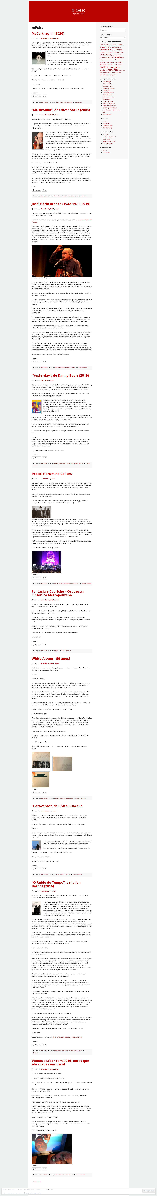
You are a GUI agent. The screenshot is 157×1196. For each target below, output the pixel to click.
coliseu (56, 583)
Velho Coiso (106, 152)
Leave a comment (81, 196)
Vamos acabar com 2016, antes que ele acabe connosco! (60, 1062)
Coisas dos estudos (108, 88)
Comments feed (107, 125)
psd (119, 67)
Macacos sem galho (109, 141)
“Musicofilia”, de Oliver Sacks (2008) (61, 110)
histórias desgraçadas (109, 105)
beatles (56, 463)
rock (77, 583)
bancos (116, 44)
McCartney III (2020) (48, 33)
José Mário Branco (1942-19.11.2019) (61, 204)
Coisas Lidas (43, 196)
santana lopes (122, 70)
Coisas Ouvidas (44, 102)
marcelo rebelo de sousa (61, 1175)
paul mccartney (68, 102)
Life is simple (106, 139)
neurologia (64, 196)
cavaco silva (104, 47)
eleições (114, 52)
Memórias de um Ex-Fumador (111, 110)
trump (107, 75)
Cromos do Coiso (108, 101)
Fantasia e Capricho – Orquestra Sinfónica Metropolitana (58, 593)
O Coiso (79, 10)
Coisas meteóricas (108, 92)
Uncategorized (107, 114)
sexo (101, 72)
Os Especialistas (107, 143)
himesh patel (70, 463)
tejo (120, 72)
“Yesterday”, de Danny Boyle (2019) (60, 375)
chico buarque (61, 874)
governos (113, 55)
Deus (104, 150)
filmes (64, 463)
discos (57, 102)
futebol (107, 54)
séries (109, 72)
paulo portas (118, 65)
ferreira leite (121, 52)
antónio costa (110, 45)
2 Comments (78, 102)
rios (106, 70)
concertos (61, 583)
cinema (60, 463)
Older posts (36, 1182)
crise (102, 49)
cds (56, 874)
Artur (57, 38)
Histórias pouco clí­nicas (110, 108)
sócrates (115, 72)
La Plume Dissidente (109, 137)
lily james (76, 463)
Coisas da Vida (44, 367)
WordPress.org (107, 128)
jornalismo (102, 57)
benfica (120, 44)
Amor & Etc (56, 1037)
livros (55, 196)
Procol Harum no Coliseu (52, 473)
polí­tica (104, 67)
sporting (105, 72)
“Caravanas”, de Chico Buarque (57, 806)
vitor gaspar (113, 75)
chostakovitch (57, 1050)
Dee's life (105, 135)
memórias (68, 367)
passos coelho (106, 64)
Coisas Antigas (107, 82)
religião (102, 70)
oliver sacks (71, 196)
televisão (103, 75)
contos (118, 47)
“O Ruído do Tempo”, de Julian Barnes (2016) (56, 884)
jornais (118, 55)
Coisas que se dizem (109, 97)
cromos (108, 49)
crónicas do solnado (109, 103)
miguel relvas (109, 62)
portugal (113, 67)
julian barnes (65, 1050)
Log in (104, 121)
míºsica (61, 102)
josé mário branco (60, 367)
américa (103, 45)
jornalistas (109, 57)
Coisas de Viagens (108, 86)
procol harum (72, 583)
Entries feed (106, 123)
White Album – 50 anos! (51, 658)
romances (79, 1050)
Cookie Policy (37, 1193)
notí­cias (120, 62)
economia (108, 52)
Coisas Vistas (43, 463)
